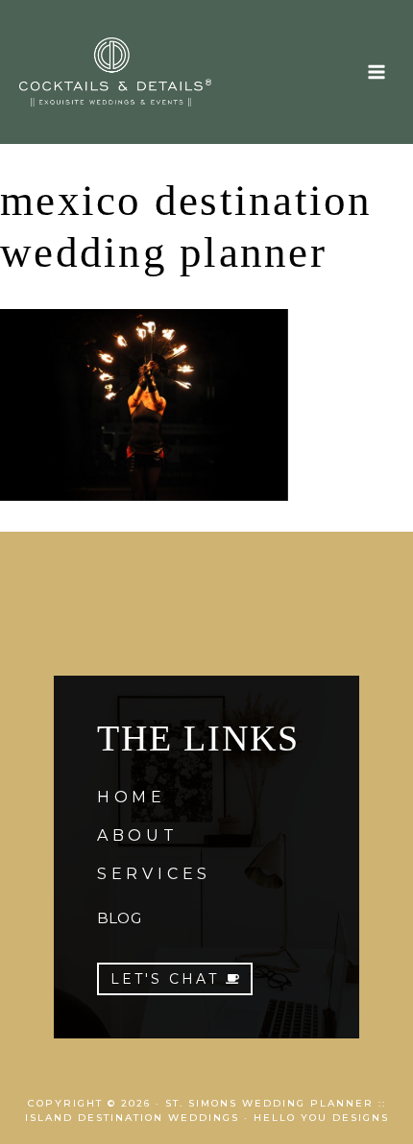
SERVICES (154, 874)
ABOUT (138, 835)
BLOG (119, 918)
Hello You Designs (321, 1117)
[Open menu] (376, 71)
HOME (131, 797)
